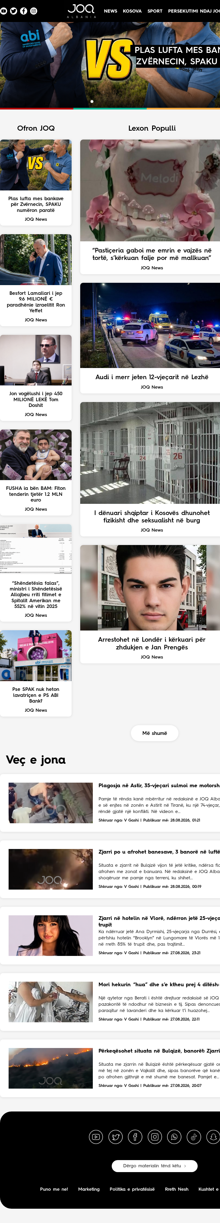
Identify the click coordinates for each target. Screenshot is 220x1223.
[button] (86, 101)
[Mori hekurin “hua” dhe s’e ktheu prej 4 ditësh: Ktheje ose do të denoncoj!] (51, 1002)
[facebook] (135, 1137)
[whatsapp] (174, 1137)
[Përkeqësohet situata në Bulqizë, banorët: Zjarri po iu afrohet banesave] (51, 1068)
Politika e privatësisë (132, 1189)
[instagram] (154, 1137)
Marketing (89, 1189)
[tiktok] (194, 1137)
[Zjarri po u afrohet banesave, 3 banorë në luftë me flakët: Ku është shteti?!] (51, 869)
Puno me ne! (54, 1189)
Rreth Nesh (176, 1189)
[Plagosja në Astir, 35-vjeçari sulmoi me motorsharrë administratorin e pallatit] (51, 803)
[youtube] (96, 1137)
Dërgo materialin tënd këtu (152, 1166)
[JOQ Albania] (81, 13)
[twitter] (115, 1137)
